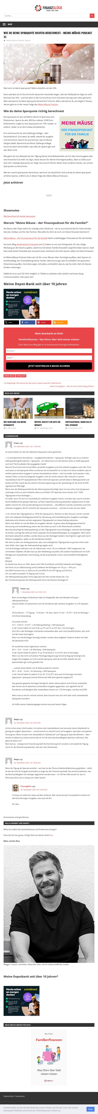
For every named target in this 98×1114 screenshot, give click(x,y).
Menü (10, 24)
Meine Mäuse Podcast (48, 104)
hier (51, 835)
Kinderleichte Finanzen (27, 244)
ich (43, 244)
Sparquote (21, 376)
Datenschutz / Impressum (14, 1096)
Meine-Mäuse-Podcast (15, 40)
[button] (11, 322)
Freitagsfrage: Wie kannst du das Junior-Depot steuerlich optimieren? (33, 383)
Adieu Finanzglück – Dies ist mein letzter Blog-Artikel (71, 386)
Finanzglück (26, 786)
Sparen (28, 40)
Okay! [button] (90, 1109)
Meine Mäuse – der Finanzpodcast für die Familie (25, 238)
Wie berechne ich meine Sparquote (19, 216)
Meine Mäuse (9, 376)
